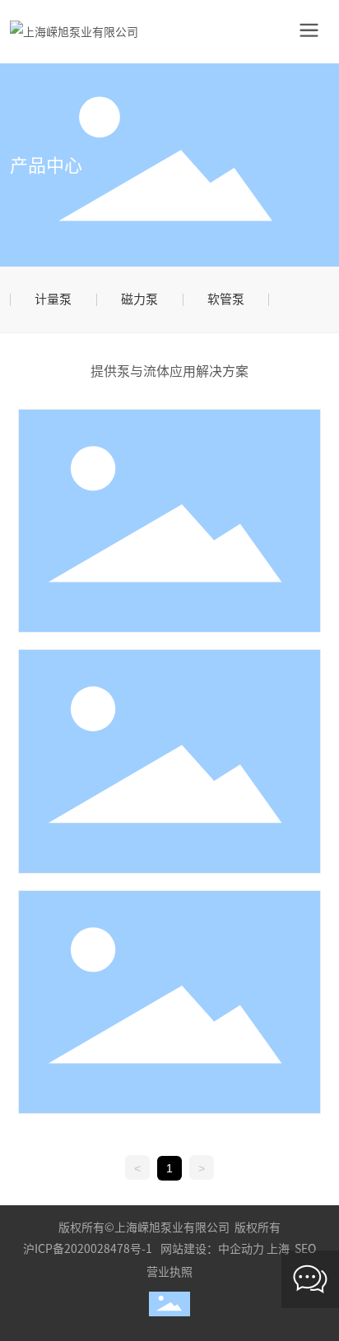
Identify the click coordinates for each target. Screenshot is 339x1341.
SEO (305, 1249)
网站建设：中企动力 (212, 1249)
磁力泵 (139, 299)
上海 (278, 1249)
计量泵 (53, 299)
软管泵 (225, 299)
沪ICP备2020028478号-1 (87, 1249)
